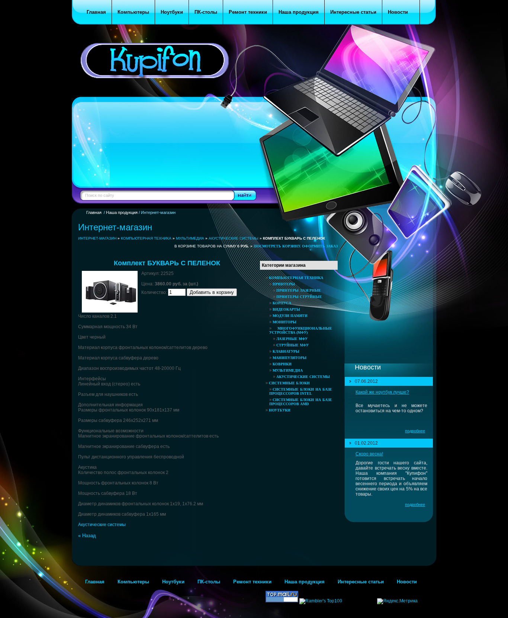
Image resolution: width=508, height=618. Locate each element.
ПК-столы (208, 582)
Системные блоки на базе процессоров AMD (300, 402)
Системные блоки (289, 383)
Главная (94, 212)
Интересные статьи (361, 582)
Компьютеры (133, 582)
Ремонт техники (252, 582)
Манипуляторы (289, 358)
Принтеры (284, 284)
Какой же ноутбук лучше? (382, 392)
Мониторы (284, 322)
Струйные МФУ (292, 345)
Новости (410, 582)
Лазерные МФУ (292, 339)
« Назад (87, 535)
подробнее (415, 431)
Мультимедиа (190, 238)
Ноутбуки (279, 410)
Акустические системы (233, 238)
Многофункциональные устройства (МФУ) (300, 330)
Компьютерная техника (146, 238)
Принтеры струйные (299, 297)
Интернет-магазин (97, 238)
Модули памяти (290, 316)
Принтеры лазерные (298, 290)
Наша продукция (122, 212)
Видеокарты (286, 309)
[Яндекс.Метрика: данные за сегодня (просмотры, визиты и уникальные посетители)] (397, 601)
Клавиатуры (286, 351)
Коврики (282, 364)
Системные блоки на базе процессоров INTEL (300, 391)
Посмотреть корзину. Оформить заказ (296, 246)
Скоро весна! (369, 454)
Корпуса (282, 303)
